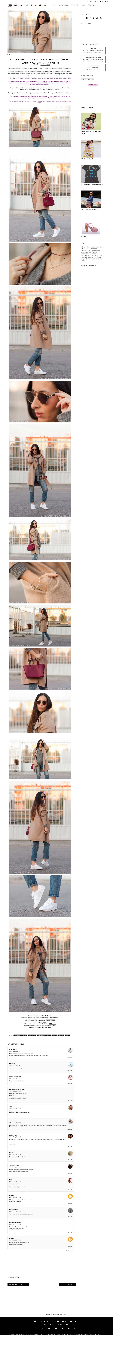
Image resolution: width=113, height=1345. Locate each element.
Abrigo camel (18, 1035)
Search (91, 1)
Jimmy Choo (84, 252)
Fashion (101, 247)
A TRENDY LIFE (13, 1049)
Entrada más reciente (18, 1284)
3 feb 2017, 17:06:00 (15, 1122)
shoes (101, 259)
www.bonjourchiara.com (15, 1201)
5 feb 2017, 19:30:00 (15, 1211)
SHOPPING (84, 257)
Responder (70, 1057)
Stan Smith (61, 1035)
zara (67, 1035)
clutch (88, 259)
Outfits (92, 255)
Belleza (83, 247)
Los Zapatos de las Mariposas (17, 1089)
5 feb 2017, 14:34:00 (15, 1197)
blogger (83, 259)
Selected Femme (46, 1015)
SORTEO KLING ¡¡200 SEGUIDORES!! (92, 184)
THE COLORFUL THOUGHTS (23, 1112)
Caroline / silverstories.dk (16, 1222)
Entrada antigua (67, 1284)
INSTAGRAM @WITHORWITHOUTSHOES (56, 1314)
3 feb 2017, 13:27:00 (15, 1091)
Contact (91, 5)
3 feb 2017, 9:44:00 (14, 1065)
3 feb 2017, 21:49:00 (15, 1167)
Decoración (95, 247)
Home (55, 5)
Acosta (54, 1025)
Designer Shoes (32, 1035)
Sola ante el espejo (14, 1165)
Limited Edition (85, 254)
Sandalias (90, 257)
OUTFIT (48, 1035)
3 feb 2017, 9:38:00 (14, 1051)
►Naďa (11, 1106)
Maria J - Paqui (13, 1135)
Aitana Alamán (13, 1121)
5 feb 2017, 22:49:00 (15, 1240)
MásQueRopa (12, 1063)
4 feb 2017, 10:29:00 (15, 1181)
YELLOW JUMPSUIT (87, 159)
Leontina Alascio (53, 1017)
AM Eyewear (52, 1024)
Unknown (11, 1195)
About (83, 5)
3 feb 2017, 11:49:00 (15, 1078)
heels (92, 259)
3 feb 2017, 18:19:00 (15, 1137)
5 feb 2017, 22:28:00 (15, 1224)
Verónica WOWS (45, 65)
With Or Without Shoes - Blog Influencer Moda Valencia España (34, 1334)
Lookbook (74, 5)
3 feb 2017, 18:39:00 (15, 1154)
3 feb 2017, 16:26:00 (15, 1108)
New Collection (85, 255)
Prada (96, 255)
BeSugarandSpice (13, 1209)
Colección (88, 247)
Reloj (100, 255)
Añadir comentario (70, 1250)
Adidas (24, 1035)
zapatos (83, 260)
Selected (54, 1035)
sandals (96, 259)
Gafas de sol (93, 249)
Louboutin (93, 254)
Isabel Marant (96, 250)
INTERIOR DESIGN (86, 250)
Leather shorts (93, 252)
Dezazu (11, 1152)
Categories (63, 5)
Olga (10, 1179)
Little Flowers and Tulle (90, 209)
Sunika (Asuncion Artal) (15, 1076)
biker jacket (97, 257)
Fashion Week (85, 249)
